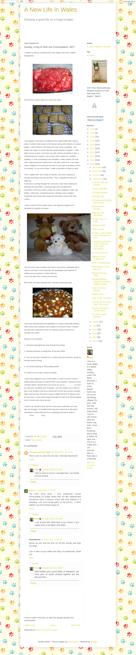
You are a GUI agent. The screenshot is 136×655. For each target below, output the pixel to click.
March (95, 341)
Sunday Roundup (99, 188)
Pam (37, 469)
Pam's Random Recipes (100, 47)
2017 (92, 148)
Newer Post (30, 625)
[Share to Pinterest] (61, 437)
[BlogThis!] (55, 437)
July (94, 325)
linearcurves (73, 642)
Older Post (75, 625)
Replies (35, 465)
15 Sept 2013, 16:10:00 (62, 452)
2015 (92, 156)
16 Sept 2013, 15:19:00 (52, 568)
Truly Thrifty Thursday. (102, 298)
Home (53, 625)
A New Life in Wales (50, 9)
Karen (32, 490)
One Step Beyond (100, 253)
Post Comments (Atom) (46, 630)
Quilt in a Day (98, 229)
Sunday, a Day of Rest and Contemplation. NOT (102, 235)
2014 (92, 160)
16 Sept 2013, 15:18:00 (52, 519)
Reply (31, 459)
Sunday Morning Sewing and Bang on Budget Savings (102, 281)
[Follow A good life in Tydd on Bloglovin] (95, 121)
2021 (92, 133)
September (97, 179)
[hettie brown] (99, 82)
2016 (92, 152)
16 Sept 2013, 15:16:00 (52, 469)
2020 (92, 137)
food (33, 440)
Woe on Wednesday (101, 263)
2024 (92, 129)
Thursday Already (99, 192)
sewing (38, 440)
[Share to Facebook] (59, 437)
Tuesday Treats (99, 225)
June (94, 329)
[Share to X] (57, 437)
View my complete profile (91, 465)
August (95, 322)
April (94, 337)
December (97, 167)
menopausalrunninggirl (40, 452)
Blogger (94, 642)
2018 (92, 144)
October (96, 175)
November (97, 171)
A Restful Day (98, 196)
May (94, 333)
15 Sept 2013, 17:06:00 (45, 490)
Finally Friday (98, 294)
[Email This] (53, 437)
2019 (92, 141)
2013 (92, 164)
